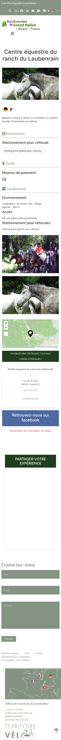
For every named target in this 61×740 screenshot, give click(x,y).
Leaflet (41, 346)
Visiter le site (30, 399)
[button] (10, 10)
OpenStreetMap (52, 346)
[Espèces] (4, 179)
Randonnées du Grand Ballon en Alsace (30, 430)
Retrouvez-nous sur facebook (30, 417)
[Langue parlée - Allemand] (6, 109)
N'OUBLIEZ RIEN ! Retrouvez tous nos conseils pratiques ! (31, 356)
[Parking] (11, 109)
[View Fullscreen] (6, 334)
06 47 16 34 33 (30, 390)
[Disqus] (30, 508)
